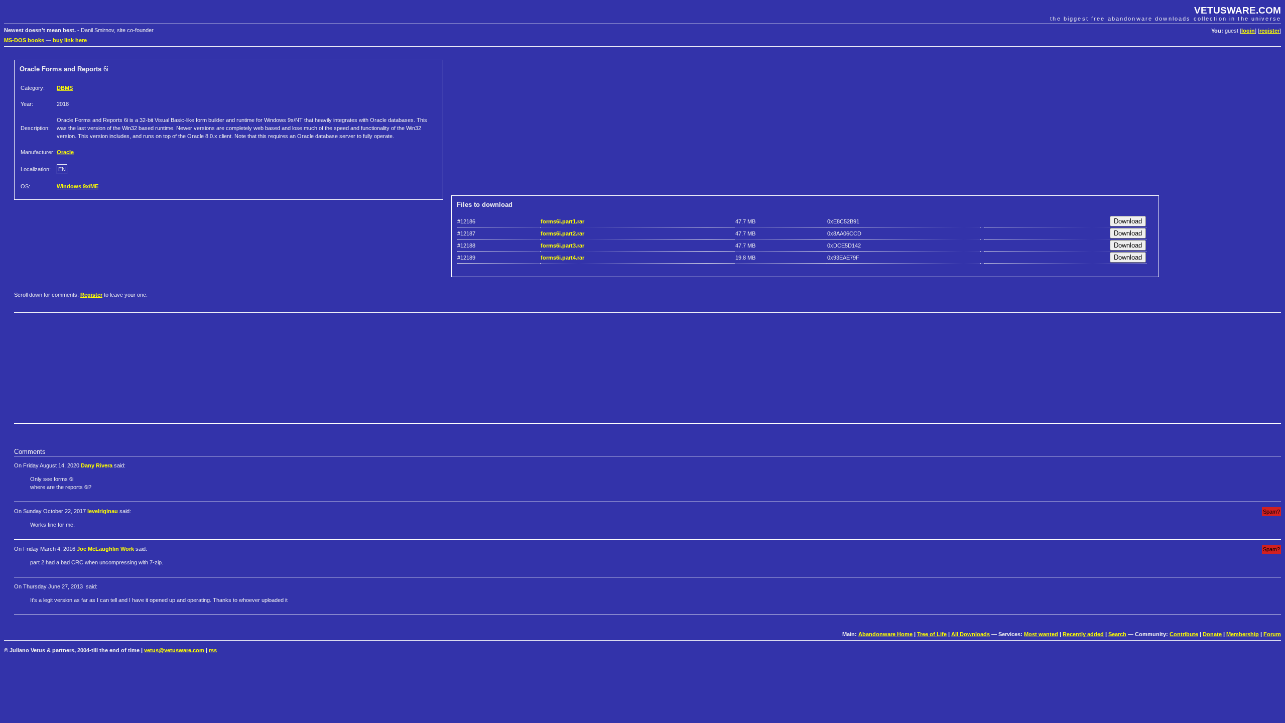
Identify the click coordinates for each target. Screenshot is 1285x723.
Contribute (1184, 634)
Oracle (65, 152)
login (1248, 31)
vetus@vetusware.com (174, 650)
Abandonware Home (885, 634)
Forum (1272, 634)
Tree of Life (932, 634)
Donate (1212, 634)
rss (213, 650)
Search (1117, 634)
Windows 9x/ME (77, 186)
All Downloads (970, 634)
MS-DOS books (24, 40)
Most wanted (1041, 634)
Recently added (1083, 634)
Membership (1242, 634)
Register (91, 295)
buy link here (70, 40)
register (1269, 31)
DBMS (65, 88)
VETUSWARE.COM (1237, 10)
